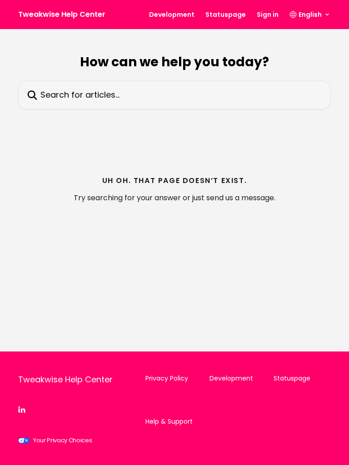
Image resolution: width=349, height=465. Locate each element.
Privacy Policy (166, 378)
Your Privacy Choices (62, 440)
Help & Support (169, 421)
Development (171, 14)
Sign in (268, 14)
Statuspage (225, 14)
